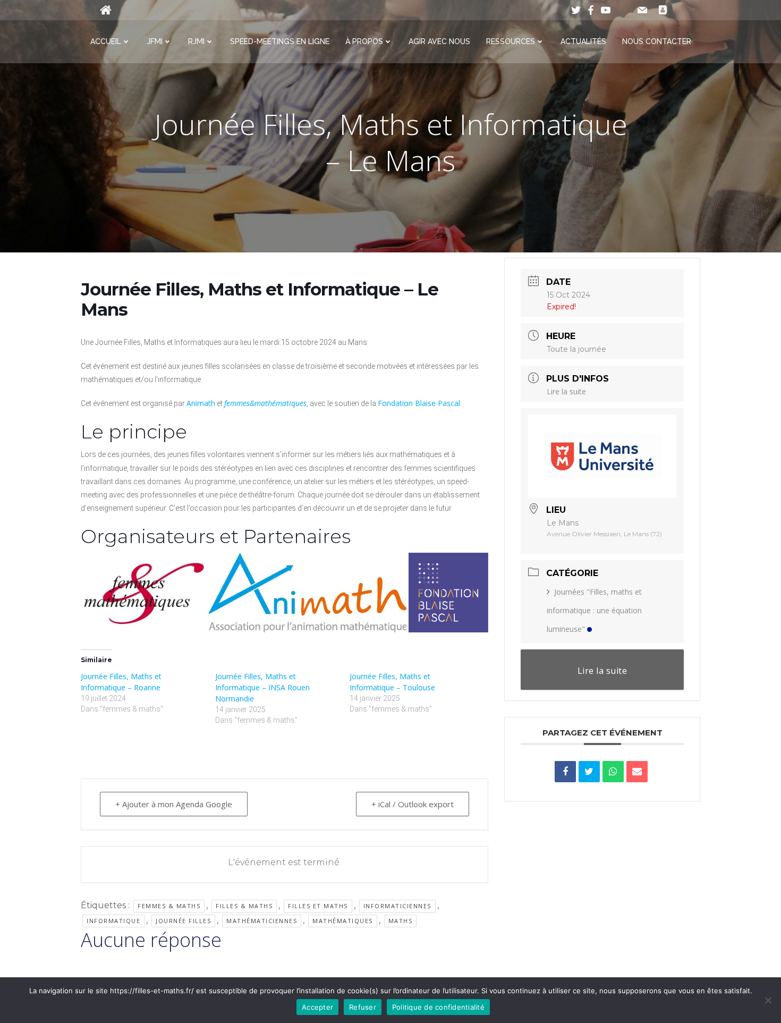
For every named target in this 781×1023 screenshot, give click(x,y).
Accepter (317, 1007)
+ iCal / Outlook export (412, 804)
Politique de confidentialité (438, 1007)
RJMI (196, 41)
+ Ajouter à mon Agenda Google (173, 804)
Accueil (105, 41)
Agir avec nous (439, 41)
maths (400, 921)
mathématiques (342, 921)
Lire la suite (566, 391)
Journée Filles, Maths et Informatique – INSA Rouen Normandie (262, 687)
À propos (364, 41)
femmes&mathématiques (265, 403)
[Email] (637, 771)
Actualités (583, 41)
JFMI (155, 41)
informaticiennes (397, 906)
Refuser (362, 1007)
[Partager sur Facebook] (565, 771)
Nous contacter (656, 41)
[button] (144, 592)
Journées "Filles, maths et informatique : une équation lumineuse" (594, 610)
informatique (113, 921)
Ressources (510, 41)
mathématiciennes (261, 921)
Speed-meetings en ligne (279, 41)
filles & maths (244, 906)
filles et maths (318, 906)
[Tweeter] (589, 771)
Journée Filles (183, 921)
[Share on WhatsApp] (613, 771)
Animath (200, 403)
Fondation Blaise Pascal (419, 403)
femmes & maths (169, 906)
